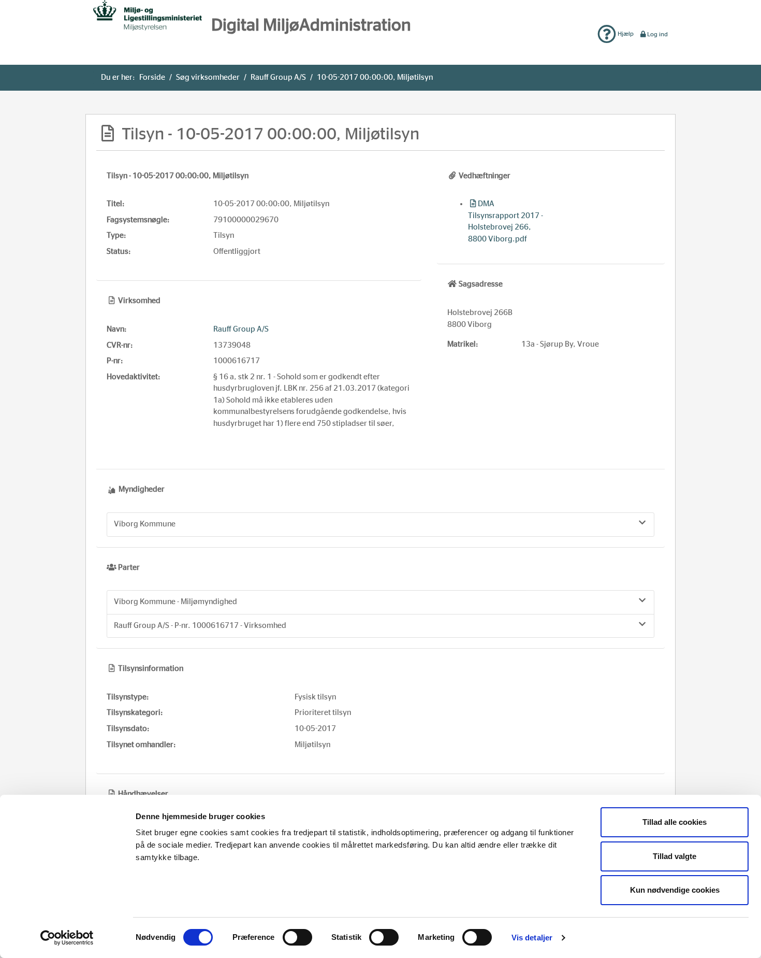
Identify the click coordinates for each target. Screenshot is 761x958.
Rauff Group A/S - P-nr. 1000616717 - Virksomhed (200, 626)
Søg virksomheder (208, 77)
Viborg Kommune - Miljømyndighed (175, 602)
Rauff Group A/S (278, 77)
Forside (152, 77)
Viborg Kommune (144, 524)
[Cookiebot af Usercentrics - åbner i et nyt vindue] (67, 938)
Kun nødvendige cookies (675, 889)
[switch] (297, 937)
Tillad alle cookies (674, 822)
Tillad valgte (674, 856)
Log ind (657, 34)
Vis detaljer (531, 937)
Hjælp (625, 34)
